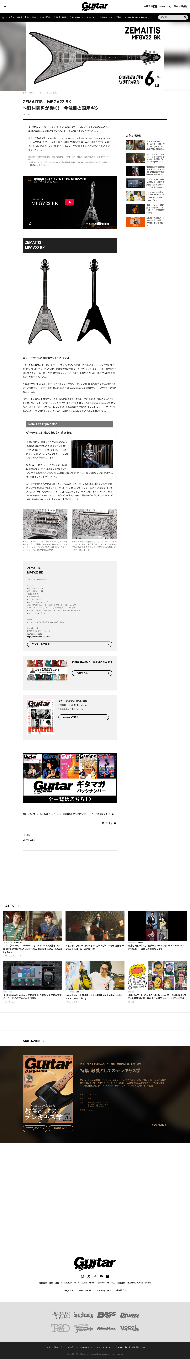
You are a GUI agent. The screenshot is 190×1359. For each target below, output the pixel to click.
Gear (41, 93)
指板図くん (121, 1290)
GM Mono (34, 814)
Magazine (34, 1041)
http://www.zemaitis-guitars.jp (40, 637)
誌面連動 (117, 17)
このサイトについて (105, 1347)
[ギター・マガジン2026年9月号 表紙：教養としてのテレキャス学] (48, 1121)
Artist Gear (91, 17)
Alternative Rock (11, 956)
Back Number (85, 1290)
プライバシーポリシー (69, 1347)
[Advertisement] (95, 1180)
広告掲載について (87, 1347)
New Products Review (137, 17)
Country (132, 1002)
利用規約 (119, 1347)
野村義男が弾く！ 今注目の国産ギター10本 (93, 814)
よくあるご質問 (51, 1347)
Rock (21, 956)
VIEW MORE (159, 1125)
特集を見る (82, 673)
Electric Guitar (52, 93)
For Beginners (104, 1290)
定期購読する (60, 1128)
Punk (69, 1002)
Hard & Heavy (10, 1002)
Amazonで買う (70, 717)
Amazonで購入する (35, 1129)
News (104, 17)
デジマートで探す (41, 644)
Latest (12, 906)
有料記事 (46, 17)
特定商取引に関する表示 (135, 1347)
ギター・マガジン (29, 93)
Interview (76, 17)
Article (79, 992)
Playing (101, 1283)
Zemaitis (57, 814)
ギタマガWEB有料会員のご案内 (22, 17)
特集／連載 (61, 17)
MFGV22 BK (46, 814)
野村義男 (68, 814)
